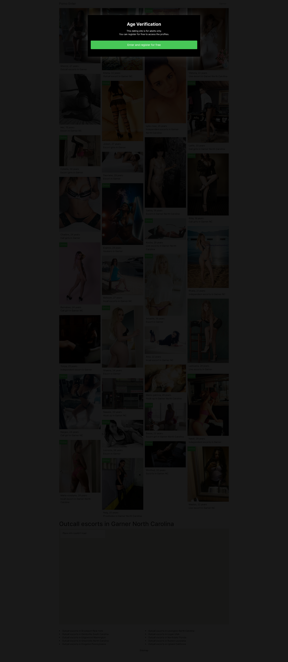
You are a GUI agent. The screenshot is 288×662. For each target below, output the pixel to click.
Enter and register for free (144, 44)
